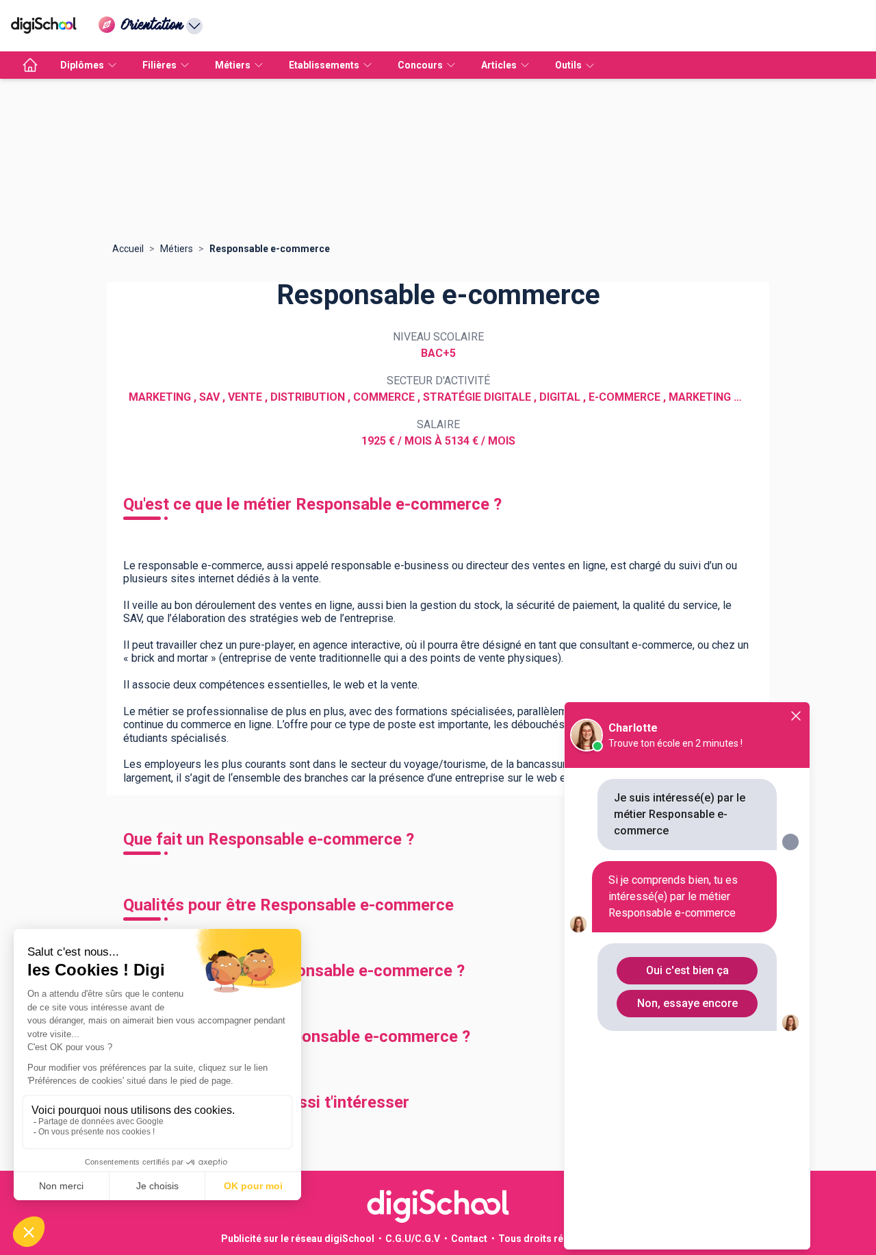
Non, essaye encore (687, 1003)
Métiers (176, 248)
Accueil (128, 248)
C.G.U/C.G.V (412, 1238)
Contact (469, 1238)
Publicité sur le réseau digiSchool (297, 1238)
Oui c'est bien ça (687, 970)
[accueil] (30, 65)
